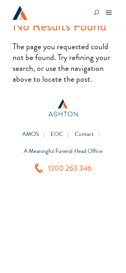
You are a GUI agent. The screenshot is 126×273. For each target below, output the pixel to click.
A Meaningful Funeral (48, 151)
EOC (57, 134)
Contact (84, 134)
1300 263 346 (70, 168)
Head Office (88, 151)
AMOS (30, 134)
